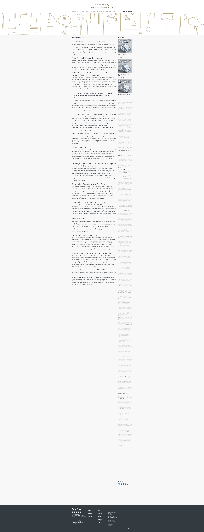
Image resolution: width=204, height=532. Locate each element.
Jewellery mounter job (125, 231)
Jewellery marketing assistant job (125, 230)
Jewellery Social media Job (127, 224)
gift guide (128, 393)
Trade (129, 353)
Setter (126, 318)
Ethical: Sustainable (128, 165)
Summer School (123, 328)
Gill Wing (126, 184)
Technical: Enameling (125, 334)
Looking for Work (121, 255)
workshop (126, 441)
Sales (126, 313)
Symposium (120, 330)
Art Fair (122, 114)
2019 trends (129, 102)
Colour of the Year (126, 142)
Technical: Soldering (121, 340)
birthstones (125, 370)
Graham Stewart (128, 190)
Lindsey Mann (128, 250)
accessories (122, 365)
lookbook (123, 412)
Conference (120, 143)
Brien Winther (124, 125)
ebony (127, 383)
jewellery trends (121, 408)
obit (129, 418)
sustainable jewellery (126, 433)
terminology (119, 435)
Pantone (119, 286)
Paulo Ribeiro (120, 290)
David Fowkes (129, 151)
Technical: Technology (126, 340)
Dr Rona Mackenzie (129, 159)
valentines (125, 439)
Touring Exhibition (125, 353)
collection (122, 376)
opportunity (119, 420)
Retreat (119, 308)
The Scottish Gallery (124, 351)
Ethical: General (123, 165)
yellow (131, 441)
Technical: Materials (121, 336)
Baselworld (124, 120)
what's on (119, 441)
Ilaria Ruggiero (128, 205)
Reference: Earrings (129, 301)
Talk (128, 330)
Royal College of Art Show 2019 (124, 309)
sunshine (122, 433)
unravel (122, 439)
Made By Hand (125, 257)
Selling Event (122, 316)
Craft (119, 147)
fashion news (120, 388)
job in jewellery (130, 408)
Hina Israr (126, 200)
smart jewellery (122, 430)
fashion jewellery (128, 387)
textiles (122, 435)
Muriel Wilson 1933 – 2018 (125, 273)
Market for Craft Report (123, 262)
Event (119, 167)
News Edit (124, 279)
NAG (123, 274)
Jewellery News (127, 223)
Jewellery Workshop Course (123, 226)
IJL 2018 (124, 205)
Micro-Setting (126, 268)
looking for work (127, 412)
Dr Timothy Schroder (121, 160)
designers (130, 381)
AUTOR (131, 103)
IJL (122, 205)
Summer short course (127, 328)
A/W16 (127, 103)
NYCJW (126, 274)
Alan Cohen (124, 107)
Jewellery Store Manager (121, 225)
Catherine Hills (120, 137)
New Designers (120, 278)
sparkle (129, 430)
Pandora (131, 285)
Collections (122, 142)
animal (127, 365)
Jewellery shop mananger (125, 235)
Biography (122, 124)
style (128, 431)
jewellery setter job (120, 407)
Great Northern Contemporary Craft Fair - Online (89, 184)
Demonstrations (126, 154)
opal (128, 419)
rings (128, 425)
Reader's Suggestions (121, 297)
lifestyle (120, 412)
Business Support (125, 126)
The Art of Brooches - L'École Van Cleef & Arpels (88, 42)
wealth (122, 440)
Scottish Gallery (127, 314)
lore (129, 412)
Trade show (123, 356)
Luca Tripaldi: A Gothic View (121, 256)
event (129, 386)
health (130, 396)
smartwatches (126, 430)
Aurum (121, 118)
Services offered (123, 318)
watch (129, 439)
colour (125, 376)
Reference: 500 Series (128, 298)
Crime (131, 150)
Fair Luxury (127, 171)
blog (119, 371)
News (131, 278)
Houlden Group (120, 205)
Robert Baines (127, 308)
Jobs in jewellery (123, 242)
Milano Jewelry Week (124, 269)
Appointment (120, 113)
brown (125, 372)
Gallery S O (127, 182)
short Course (127, 429)
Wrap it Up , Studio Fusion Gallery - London (87, 58)
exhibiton (119, 387)
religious (122, 425)
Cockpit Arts (130, 141)
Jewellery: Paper (129, 237)
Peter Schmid (123, 290)
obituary (119, 419)
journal (125, 410)
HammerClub (130, 194)
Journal (122, 244)
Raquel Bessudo (128, 296)
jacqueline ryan (120, 401)
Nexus (127, 279)
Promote (123, 295)
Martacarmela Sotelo (129, 263)
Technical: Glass (128, 335)
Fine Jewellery (122, 177)
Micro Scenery (122, 268)
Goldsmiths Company (121, 188)
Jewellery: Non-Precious (123, 237)
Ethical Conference (126, 164)
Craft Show (128, 147)
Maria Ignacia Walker (122, 261)
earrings (126, 383)
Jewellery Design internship (121, 218)
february (129, 388)
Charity (124, 138)
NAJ (124, 274)
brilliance (123, 372)
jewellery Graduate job (123, 402)
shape (119, 429)
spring (119, 431)
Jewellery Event (130, 219)
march (123, 414)
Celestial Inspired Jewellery (127, 137)
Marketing (127, 262)
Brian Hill (121, 125)
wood (123, 441)
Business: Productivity (126, 130)
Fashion (125, 172)
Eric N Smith (119, 164)
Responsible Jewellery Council (122, 307)
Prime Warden (120, 291)
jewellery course (127, 403)
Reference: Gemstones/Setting (123, 303)
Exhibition (122, 169)
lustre (122, 413)
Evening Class (120, 166)
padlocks (129, 420)
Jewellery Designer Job (125, 219)
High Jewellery (123, 200)
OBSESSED (123, 280)
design (125, 381)
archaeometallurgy (123, 366)
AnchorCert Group (123, 109)
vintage (127, 439)
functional (119, 392)
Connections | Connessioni (125, 143)
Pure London (127, 295)
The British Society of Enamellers (124, 345)
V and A (121, 359)
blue (120, 371)
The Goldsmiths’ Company (127, 346)
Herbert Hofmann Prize (123, 199)
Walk (131, 360)
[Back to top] (129, 529)
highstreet (122, 397)
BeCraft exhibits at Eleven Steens (83, 131)
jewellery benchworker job (121, 403)
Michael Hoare (127, 267)
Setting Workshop (129, 318)
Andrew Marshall (128, 109)
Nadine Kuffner (129, 274)
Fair (125, 171)
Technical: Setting (123, 339)
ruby (122, 426)
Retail (127, 307)
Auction (119, 118)
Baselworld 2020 (128, 120)
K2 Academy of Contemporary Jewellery (126, 246)
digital (121, 383)
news (128, 418)
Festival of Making (127, 175)
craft (128, 377)
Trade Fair (121, 355)
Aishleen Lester (120, 107)
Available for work (120, 119)
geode (126, 393)
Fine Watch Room (127, 178)
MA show (129, 256)
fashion (124, 387)
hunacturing (130, 397)
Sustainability (119, 329)
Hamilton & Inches (126, 194)
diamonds (119, 383)
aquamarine (119, 366)
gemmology (124, 392)
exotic (121, 387)
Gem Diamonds (122, 183)
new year (126, 418)
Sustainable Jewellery (127, 329)
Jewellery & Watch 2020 (123, 213)
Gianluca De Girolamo (122, 184)
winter (122, 441)
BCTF (127, 119)
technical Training (130, 434)
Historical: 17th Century (129, 201)
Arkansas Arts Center (128, 113)
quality (131, 424)
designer (127, 381)
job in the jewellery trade (128, 409)
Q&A (129, 295)
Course (123, 146)
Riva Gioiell (124, 308)
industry (122, 398)
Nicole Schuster (130, 279)
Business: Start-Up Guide (127, 131)
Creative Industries (124, 150)
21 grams (124, 103)
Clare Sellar (127, 141)
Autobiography (129, 118)
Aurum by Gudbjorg (124, 118)
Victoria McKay (125, 360)
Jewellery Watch (120, 212)
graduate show (123, 396)
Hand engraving (127, 195)
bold (125, 371)
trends (122, 437)
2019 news (125, 102)
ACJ (129, 103)
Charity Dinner (127, 138)
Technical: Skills (128, 339)
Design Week (124, 155)
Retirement (129, 307)
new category (120, 418)
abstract (119, 365)
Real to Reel (126, 297)
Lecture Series (124, 250)
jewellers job (129, 401)
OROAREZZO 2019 (127, 280)
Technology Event (129, 341)
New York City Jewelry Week (126, 278)
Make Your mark (129, 257)
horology (128, 397)
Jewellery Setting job (121, 224)
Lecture (121, 250)
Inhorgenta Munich (123, 206)
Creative (126, 148)
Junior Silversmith (125, 245)
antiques (129, 365)
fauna (127, 388)
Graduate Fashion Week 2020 (124, 189)
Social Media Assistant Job (125, 323)
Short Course (120, 319)
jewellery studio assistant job (126, 407)
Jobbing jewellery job (126, 241)
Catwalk (123, 137)
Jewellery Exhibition (120, 220)
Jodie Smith (127, 242)
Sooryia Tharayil (124, 324)
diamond (119, 382)
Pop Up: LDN (130, 290)
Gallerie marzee (120, 182)
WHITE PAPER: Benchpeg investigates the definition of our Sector (94, 114)
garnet (122, 392)
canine (130, 372)
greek (126, 396)
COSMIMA (126, 135)
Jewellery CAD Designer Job (124, 214)
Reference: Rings (120, 306)
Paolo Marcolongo (123, 286)
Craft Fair (124, 147)
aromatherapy (128, 366)
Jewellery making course (125, 229)
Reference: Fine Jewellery (126, 302)
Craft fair (131, 147)
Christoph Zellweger (122, 141)
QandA (119, 296)
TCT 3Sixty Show (124, 330)
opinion (130, 419)
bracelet (130, 371)
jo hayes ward (126, 408)
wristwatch (128, 441)
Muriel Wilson (120, 273)
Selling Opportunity (125, 317)
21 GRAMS (121, 103)
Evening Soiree (128, 166)
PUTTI (128, 285)
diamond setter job (129, 382)
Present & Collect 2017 (80, 147)
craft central (130, 377)
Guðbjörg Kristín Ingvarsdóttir (128, 193)
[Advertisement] (125, 463)
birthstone (122, 370)
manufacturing (120, 414)
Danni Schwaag (120, 151)
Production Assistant (124, 291)
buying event (127, 372)
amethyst (125, 365)
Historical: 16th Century (123, 201)
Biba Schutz (119, 124)
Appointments (123, 113)
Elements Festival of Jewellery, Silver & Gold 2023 (89, 270)
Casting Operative (128, 136)
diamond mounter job (123, 382)
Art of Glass (124, 114)
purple (129, 424)
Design (120, 155)
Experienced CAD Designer (121, 171)
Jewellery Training (127, 225)
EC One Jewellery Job (126, 160)
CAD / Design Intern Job (126, 132)
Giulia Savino (129, 184)
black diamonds (129, 370)
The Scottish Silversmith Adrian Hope (84, 235)
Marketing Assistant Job (124, 263)
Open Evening (128, 284)
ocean (121, 419)
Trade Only (124, 355)
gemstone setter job (128, 392)
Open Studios (120, 285)
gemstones (121, 393)
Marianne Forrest (127, 261)
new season (123, 418)
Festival (124, 175)
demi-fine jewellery (121, 381)
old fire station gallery (125, 419)
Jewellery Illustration (126, 220)
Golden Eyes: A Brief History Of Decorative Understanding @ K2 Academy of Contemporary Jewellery (94, 165)
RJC (121, 296)
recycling (119, 425)
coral (122, 377)
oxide (127, 420)
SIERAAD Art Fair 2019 (121, 312)
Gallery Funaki (124, 182)
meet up (130, 414)
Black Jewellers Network (128, 124)
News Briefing (120, 279)
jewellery (119, 402)
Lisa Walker (122, 251)
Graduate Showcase (122, 190)
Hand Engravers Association (121, 195)
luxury (125, 413)
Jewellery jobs (124, 212)
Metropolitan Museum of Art (121, 267)
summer (119, 433)
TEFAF (127, 330)
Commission (130, 142)
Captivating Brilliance (123, 136)
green (128, 396)
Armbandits (119, 114)
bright (120, 372)
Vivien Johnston (129, 360)
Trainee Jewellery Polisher (128, 356)
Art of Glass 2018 (78, 219)
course (124, 377)
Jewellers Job (121, 210)
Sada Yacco (123, 313)
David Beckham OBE (124, 151)
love (120, 413)
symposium (123, 434)
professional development (124, 424)
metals (124, 415)
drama (123, 383)
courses (126, 377)
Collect (119, 142)
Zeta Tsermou (129, 364)
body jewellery (123, 371)
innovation (129, 398)
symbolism (120, 434)
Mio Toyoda (128, 269)
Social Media (123, 322)
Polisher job (126, 290)
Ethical (122, 164)
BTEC (129, 119)
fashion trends (124, 388)
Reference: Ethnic (120, 302)
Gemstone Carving (126, 183)
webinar (124, 440)
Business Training (129, 126)
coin (120, 376)
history (125, 397)
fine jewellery (121, 389)
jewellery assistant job (129, 402)
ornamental (125, 420)
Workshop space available (124, 364)
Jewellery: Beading (124, 236)
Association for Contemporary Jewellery (127, 115)
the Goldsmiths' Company (127, 435)
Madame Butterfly (120, 257)
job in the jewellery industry (121, 409)
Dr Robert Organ (124, 159)
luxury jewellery (128, 413)
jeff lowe (123, 401)
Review (121, 308)
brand (119, 372)
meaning (125, 414)
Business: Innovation (121, 127)
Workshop (119, 364)
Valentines (123, 359)
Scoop (120, 314)
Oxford (119, 102)
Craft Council (121, 147)
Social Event (119, 322)
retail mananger (125, 425)
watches (119, 440)
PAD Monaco (125, 285)
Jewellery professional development (126, 232)
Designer (128, 155)
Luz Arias (126, 256)
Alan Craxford (127, 107)
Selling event (130, 317)
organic (122, 420)
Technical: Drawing (124, 333)
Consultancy (130, 143)
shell (120, 429)
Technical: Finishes (123, 335)
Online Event (121, 284)
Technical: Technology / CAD (122, 341)
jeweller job (126, 401)
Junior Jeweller (120, 245)
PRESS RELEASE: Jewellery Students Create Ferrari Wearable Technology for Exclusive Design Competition (92, 74)
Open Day (125, 284)
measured (127, 414)
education (130, 383)
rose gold (130, 425)
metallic (122, 415)
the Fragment (122, 102)
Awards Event (124, 119)
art (130, 366)
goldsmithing (120, 396)
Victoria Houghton (120, 360)
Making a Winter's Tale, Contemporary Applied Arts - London (93, 253)
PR (127, 285)
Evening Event (124, 166)
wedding (126, 440)
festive (131, 388)
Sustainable (123, 329)
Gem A (119, 183)
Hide (120, 200)
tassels (126, 434)
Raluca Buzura (124, 296)
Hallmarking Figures (120, 194)
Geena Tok (130, 182)
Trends (123, 358)
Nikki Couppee (120, 280)
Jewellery (127, 210)
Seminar (119, 318)
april (130, 365)
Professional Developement (124, 292)
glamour (131, 393)
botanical (128, 371)
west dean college (129, 440)
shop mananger (124, 429)
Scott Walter (123, 314)
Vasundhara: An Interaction (128, 359)
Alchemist (130, 107)
